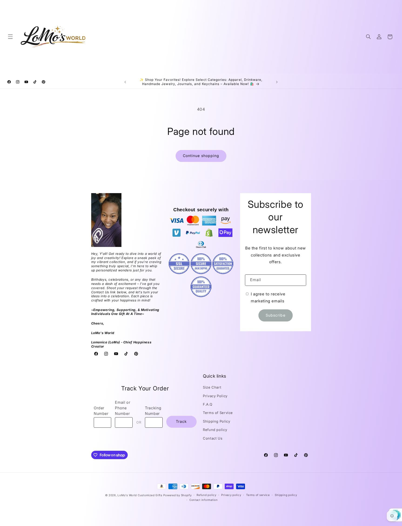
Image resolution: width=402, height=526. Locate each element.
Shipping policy (286, 495)
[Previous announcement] (125, 82)
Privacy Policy (215, 396)
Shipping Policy (216, 421)
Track (181, 422)
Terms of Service (218, 413)
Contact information (203, 500)
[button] (10, 36)
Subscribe (275, 315)
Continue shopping (201, 156)
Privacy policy (231, 495)
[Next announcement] (277, 82)
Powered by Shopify (177, 495)
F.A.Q (207, 404)
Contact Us (212, 438)
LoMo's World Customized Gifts (139, 495)
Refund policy (215, 430)
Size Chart (212, 387)
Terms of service (258, 495)
